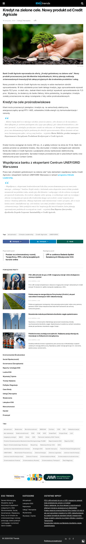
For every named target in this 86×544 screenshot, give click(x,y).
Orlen (27, 437)
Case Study (7, 389)
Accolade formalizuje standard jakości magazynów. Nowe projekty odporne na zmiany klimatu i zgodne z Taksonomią (63, 517)
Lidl (71, 433)
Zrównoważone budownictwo (68, 456)
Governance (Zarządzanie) (13, 364)
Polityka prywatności (53, 541)
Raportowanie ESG (55, 441)
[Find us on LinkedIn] (66, 538)
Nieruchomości (9, 407)
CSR (58, 429)
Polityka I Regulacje (10, 385)
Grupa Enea (63, 433)
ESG (32, 433)
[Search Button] (82, 3)
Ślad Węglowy (68, 460)
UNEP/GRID (54, 234)
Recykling (34, 445)
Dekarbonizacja (73, 429)
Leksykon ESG (8, 402)
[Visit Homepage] (43, 3)
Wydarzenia (7, 398)
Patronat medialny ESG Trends (48, 437)
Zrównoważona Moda (47, 456)
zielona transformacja (71, 452)
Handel (5, 411)
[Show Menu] (4, 3)
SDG (59, 445)
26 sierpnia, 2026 (35, 281)
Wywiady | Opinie (9, 376)
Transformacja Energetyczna (70, 449)
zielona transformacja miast (13, 456)
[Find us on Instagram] (69, 538)
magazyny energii (10, 437)
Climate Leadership (26, 234)
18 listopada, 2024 (9, 21)
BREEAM (43, 429)
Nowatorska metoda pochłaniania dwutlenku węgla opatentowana (53, 314)
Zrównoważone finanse (12, 460)
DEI (64, 429)
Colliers (51, 429)
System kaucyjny (51, 449)
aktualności (12, 234)
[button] (83, 541)
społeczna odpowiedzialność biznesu (17, 449)
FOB (38, 433)
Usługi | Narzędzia (23, 21)
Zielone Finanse (31, 456)
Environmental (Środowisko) (14, 355)
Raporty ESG (69, 441)
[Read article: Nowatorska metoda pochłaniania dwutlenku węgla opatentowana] (14, 321)
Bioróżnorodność (31, 429)
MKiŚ (21, 437)
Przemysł (6, 415)
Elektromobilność (22, 433)
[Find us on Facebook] (73, 538)
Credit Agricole (41, 234)
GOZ (44, 433)
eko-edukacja (8, 433)
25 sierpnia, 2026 (35, 318)
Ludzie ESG (7, 372)
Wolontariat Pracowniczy (23, 452)
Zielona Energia (40, 452)
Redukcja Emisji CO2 (47, 445)
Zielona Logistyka (55, 452)
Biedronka (18, 429)
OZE (33, 437)
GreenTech (52, 433)
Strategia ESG (38, 449)
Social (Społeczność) (11, 359)
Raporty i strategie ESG (11, 368)
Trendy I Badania (9, 381)
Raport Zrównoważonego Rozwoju (16, 445)
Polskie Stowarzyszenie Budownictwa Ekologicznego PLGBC (25, 441)
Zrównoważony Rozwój (31, 460)
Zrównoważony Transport (51, 460)
